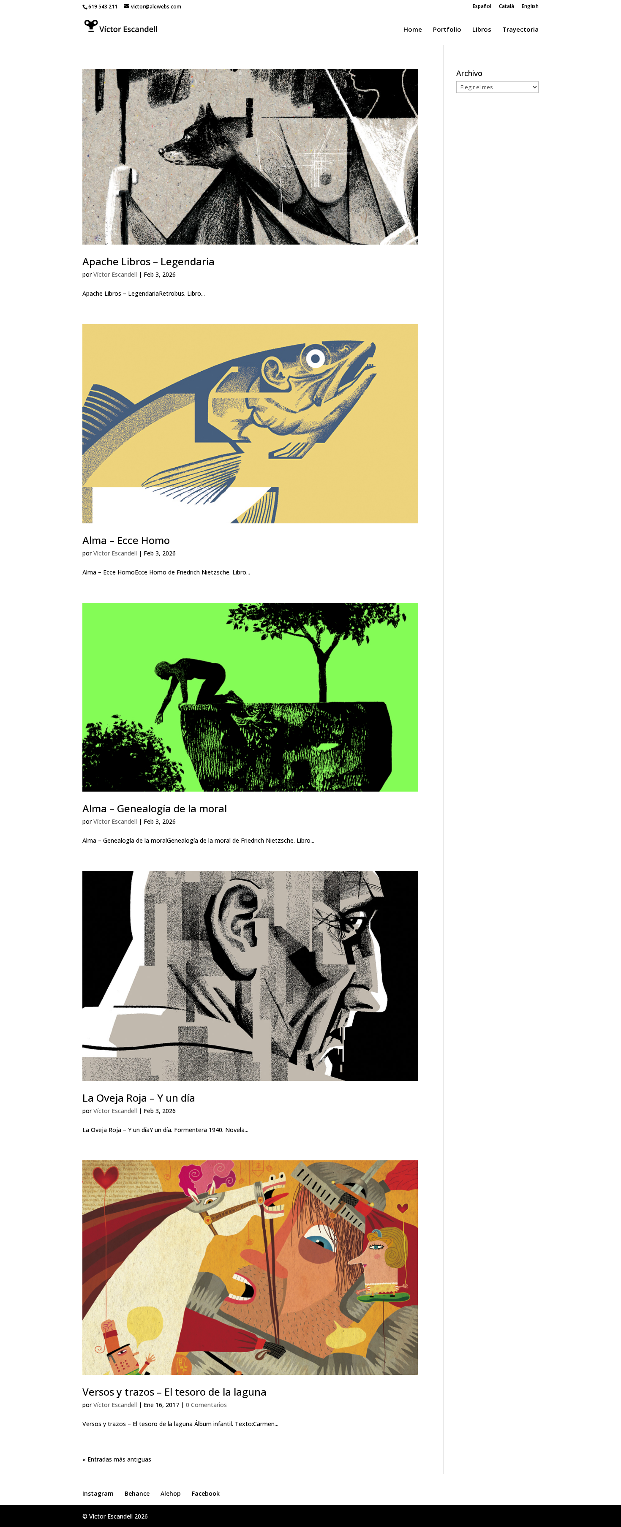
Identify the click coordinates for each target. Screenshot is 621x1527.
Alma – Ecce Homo (126, 540)
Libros (481, 29)
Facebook (206, 1493)
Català (506, 7)
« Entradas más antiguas (116, 1459)
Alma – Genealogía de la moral (154, 808)
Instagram (98, 1493)
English (530, 7)
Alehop (171, 1493)
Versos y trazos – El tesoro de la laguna (174, 1392)
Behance (137, 1493)
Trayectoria (520, 29)
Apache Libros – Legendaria (148, 261)
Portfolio (447, 29)
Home (412, 29)
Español (482, 7)
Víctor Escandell (115, 274)
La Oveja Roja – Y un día (138, 1098)
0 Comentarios (206, 1405)
